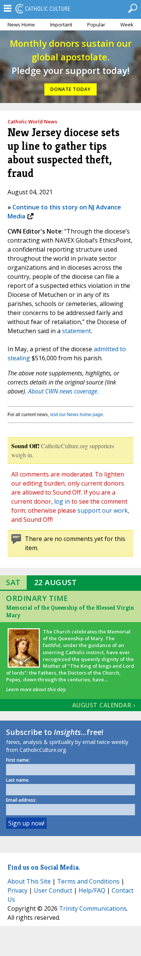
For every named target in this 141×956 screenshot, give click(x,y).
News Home (21, 24)
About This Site (29, 881)
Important (61, 24)
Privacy (17, 890)
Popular (96, 24)
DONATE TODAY (70, 89)
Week (126, 24)
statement (76, 331)
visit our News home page (76, 414)
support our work (102, 510)
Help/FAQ (92, 890)
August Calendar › (103, 705)
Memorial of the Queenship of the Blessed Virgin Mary (70, 611)
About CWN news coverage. (63, 391)
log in (62, 501)
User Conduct (53, 890)
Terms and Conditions (88, 881)
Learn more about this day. (36, 689)
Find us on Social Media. (44, 867)
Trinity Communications (93, 908)
